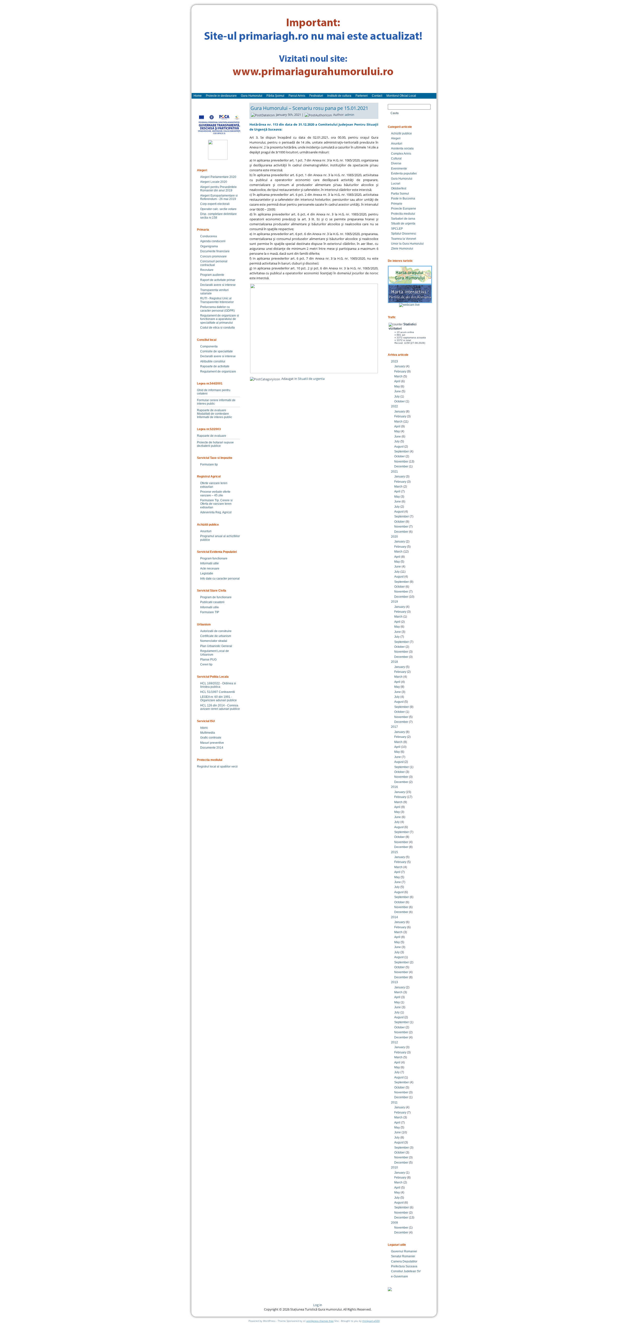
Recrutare (206, 270)
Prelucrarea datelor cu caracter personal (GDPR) (217, 308)
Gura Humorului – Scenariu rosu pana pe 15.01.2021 (309, 108)
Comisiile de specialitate (216, 351)
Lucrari (395, 183)
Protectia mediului (403, 213)
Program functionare (213, 558)
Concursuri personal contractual (213, 263)
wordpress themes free (320, 1321)
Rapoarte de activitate (214, 366)
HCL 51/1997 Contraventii (217, 692)
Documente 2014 (211, 747)
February (400, 371)
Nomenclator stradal (213, 641)
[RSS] (199, 1307)
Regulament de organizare (218, 371)
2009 (394, 1222)
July (397, 396)
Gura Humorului (401, 178)
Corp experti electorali (215, 204)
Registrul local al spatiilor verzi (217, 766)
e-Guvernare (399, 1276)
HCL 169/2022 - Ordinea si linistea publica (218, 685)
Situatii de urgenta (311, 378)
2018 (394, 661)
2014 (394, 917)
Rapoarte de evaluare (211, 410)
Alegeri (396, 138)
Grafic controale (210, 737)
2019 (394, 601)
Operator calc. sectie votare (218, 209)
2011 (394, 1102)
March (398, 376)
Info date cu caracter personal (220, 578)
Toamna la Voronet (403, 238)
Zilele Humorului (402, 248)
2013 (394, 982)
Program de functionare (216, 597)
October (399, 401)
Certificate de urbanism (215, 636)
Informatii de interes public (214, 417)
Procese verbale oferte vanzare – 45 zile (215, 493)
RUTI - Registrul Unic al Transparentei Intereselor (217, 300)
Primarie (396, 203)
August (399, 446)
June (397, 391)
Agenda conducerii (212, 241)
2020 (394, 536)
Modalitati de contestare (213, 413)
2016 (394, 787)
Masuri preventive (212, 742)
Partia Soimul (400, 193)
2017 (394, 727)
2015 (394, 852)
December (401, 466)
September (401, 451)
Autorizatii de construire (216, 631)
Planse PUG (208, 659)
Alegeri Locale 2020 (213, 182)
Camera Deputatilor (404, 1261)
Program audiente (212, 275)
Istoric (204, 727)
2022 (394, 406)
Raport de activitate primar (217, 280)
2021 (394, 471)
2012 (394, 1042)
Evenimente (399, 168)
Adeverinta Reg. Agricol (216, 512)
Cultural (396, 158)
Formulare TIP (209, 612)
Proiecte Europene (403, 208)
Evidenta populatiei (404, 173)
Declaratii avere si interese (218, 285)
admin (349, 114)
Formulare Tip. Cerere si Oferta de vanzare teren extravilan (216, 504)
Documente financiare (215, 251)
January (399, 366)
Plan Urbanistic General (216, 646)
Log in (317, 1305)
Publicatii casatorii (212, 602)
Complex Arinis (401, 153)
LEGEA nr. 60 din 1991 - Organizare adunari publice (218, 698)
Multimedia (207, 732)
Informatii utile (209, 563)
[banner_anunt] (314, 51)
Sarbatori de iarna (403, 218)
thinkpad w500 (371, 1321)
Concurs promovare (213, 256)
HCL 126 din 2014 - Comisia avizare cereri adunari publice (220, 707)
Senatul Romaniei (403, 1256)
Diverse (396, 163)
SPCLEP (397, 228)
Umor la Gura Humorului (407, 243)
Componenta (209, 346)
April (397, 381)
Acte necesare (209, 568)
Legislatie (206, 573)
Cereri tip (206, 664)
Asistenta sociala (402, 148)
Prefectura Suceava (404, 1266)
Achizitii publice (401, 133)
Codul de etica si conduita (217, 327)
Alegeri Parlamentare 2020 (218, 177)
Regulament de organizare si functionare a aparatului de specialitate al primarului (219, 319)
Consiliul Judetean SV (406, 1271)
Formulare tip (209, 464)
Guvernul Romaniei (404, 1251)
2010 (394, 1167)
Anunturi (205, 531)
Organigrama (209, 246)
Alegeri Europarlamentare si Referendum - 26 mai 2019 (219, 197)
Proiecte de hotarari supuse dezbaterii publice (215, 444)
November (401, 461)
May (397, 386)
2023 (394, 361)
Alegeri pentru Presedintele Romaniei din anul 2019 (218, 188)
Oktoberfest (398, 188)
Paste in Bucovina (403, 198)
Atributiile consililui (212, 361)
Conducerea (208, 236)
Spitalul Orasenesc (403, 233)
